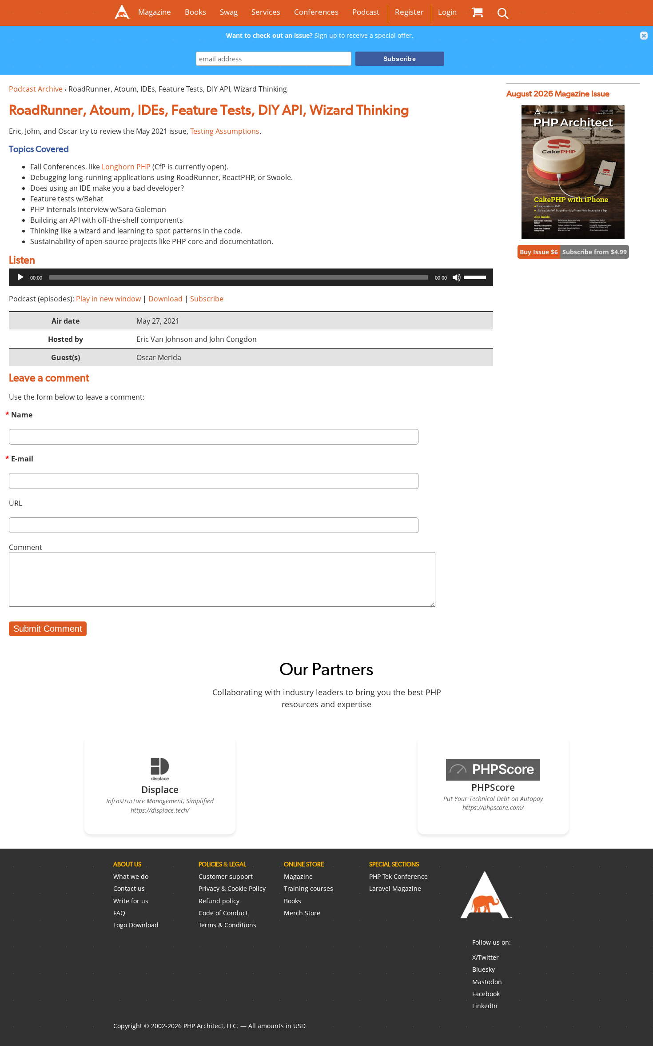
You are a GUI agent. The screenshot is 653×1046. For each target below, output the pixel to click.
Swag (229, 12)
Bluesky (483, 969)
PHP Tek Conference (398, 876)
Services (265, 12)
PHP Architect (485, 902)
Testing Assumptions (224, 131)
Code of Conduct (223, 913)
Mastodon (487, 982)
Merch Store (302, 913)
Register (409, 12)
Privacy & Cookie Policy (232, 888)
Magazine (154, 12)
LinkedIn (485, 1006)
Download (165, 299)
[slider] (476, 277)
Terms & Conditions (227, 925)
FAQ (119, 913)
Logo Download (136, 925)
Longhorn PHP (126, 167)
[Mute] (456, 277)
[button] (644, 36)
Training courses (308, 888)
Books (195, 12)
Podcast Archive (36, 89)
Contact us (129, 888)
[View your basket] (477, 12)
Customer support (226, 876)
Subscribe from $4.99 (594, 252)
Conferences (316, 12)
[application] (251, 277)
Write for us (130, 901)
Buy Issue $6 (539, 252)
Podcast (365, 12)
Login (447, 12)
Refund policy (219, 901)
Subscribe (206, 299)
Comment (25, 547)
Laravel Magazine (395, 888)
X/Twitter (485, 957)
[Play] (20, 277)
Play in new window (108, 299)
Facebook (486, 994)
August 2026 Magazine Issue (557, 93)
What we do (130, 876)
